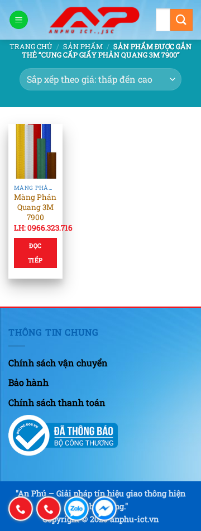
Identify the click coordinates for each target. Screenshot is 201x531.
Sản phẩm (83, 46)
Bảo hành (28, 382)
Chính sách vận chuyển (58, 363)
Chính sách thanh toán (57, 402)
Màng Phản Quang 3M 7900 (35, 207)
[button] (18, 20)
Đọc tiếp (35, 253)
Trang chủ (30, 46)
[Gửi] (181, 20)
